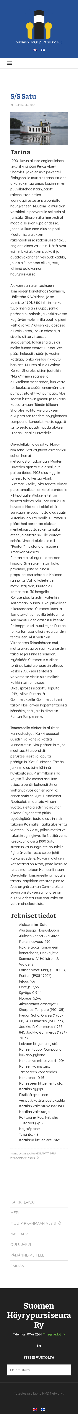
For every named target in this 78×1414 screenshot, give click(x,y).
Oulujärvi (20, 1244)
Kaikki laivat (23, 1202)
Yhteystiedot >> (54, 1334)
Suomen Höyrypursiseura (39, 24)
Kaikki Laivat (40, 1153)
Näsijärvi (19, 1234)
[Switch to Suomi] (43, 50)
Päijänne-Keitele (27, 1255)
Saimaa (17, 1266)
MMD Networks (53, 1393)
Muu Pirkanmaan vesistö (35, 1223)
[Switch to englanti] (35, 50)
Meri (14, 1212)
